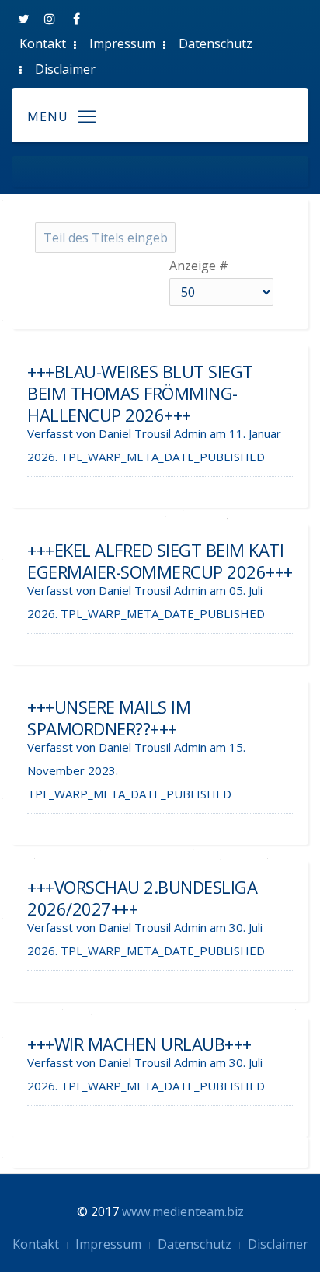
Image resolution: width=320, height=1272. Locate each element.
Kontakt (42, 43)
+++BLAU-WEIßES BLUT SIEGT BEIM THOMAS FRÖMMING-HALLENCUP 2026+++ (140, 393)
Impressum (122, 43)
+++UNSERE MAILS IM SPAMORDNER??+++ (108, 717)
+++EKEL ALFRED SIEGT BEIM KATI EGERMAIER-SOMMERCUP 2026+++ (160, 560)
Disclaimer (65, 69)
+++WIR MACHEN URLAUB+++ (139, 1043)
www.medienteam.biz (183, 1211)
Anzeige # (198, 265)
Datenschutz (215, 43)
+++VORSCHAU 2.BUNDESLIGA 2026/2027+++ (142, 897)
